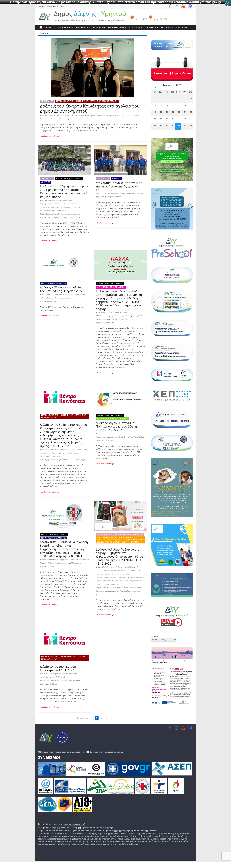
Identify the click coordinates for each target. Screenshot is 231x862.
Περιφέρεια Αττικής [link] (61, 563)
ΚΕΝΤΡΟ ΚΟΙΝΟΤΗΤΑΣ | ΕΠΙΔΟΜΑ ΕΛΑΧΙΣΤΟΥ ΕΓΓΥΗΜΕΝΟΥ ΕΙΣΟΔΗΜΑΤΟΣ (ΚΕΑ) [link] (86, 101)
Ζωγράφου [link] (50, 204)
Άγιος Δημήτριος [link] (56, 207)
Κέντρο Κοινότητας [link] (52, 119)
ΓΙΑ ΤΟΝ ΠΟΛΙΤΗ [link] (135, 27)
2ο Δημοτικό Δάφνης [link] (72, 115)
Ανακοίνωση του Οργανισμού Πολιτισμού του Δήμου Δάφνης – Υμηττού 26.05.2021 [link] (118, 426)
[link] (228, 3)
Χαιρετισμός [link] (131, 193)
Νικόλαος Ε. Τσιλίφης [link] (106, 190)
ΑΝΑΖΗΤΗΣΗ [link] (166, 27)
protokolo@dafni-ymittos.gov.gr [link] (98, 827)
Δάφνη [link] (44, 200)
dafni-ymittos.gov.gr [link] (131, 844)
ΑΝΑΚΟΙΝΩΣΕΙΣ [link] (82, 27)
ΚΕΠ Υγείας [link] (57, 298)
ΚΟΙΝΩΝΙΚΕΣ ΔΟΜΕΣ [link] (116, 27)
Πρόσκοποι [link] (59, 204)
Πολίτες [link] (56, 301)
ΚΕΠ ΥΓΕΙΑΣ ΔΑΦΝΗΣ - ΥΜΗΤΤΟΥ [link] (53, 283)
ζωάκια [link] (115, 587)
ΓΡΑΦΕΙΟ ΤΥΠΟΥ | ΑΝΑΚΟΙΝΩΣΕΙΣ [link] (69, 179)
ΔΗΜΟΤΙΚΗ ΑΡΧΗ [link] (64, 27)
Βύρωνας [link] (49, 214)
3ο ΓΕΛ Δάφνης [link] (47, 115)
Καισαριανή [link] (64, 214)
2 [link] (101, 718)
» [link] (106, 718)
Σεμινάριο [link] (50, 566)
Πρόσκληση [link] (128, 437)
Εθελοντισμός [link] (123, 587)
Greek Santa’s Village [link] (106, 567)
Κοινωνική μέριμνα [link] (52, 453)
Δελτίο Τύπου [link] (52, 684)
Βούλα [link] (78, 217)
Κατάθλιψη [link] (55, 559)
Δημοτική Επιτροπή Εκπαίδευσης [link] (93, 115)
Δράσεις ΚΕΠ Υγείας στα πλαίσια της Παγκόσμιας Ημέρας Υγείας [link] (62, 289)
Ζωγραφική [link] (101, 440)
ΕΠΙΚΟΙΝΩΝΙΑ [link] (181, 27)
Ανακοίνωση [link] (119, 115)
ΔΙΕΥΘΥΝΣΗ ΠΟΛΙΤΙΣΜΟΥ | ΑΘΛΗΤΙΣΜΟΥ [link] (112, 419)
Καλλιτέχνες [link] (100, 437)
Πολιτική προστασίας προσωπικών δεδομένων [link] (62, 752)
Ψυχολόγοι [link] (64, 460)
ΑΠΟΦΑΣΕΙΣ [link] (151, 27)
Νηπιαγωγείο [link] (47, 674)
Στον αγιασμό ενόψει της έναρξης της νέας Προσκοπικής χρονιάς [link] (119, 184)
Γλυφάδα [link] (50, 217)
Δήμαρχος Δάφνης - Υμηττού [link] (64, 217)
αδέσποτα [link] (132, 587)
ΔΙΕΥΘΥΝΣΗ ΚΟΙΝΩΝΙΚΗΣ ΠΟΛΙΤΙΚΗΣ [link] (110, 287)
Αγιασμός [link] (139, 193)
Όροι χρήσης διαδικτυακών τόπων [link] (106, 752)
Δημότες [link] (50, 301)
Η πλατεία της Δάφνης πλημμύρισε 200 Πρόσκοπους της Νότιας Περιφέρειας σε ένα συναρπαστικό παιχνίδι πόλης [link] (64, 191)
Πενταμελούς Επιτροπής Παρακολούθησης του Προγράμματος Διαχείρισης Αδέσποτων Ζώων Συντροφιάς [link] (119, 573)
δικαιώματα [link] (46, 449)
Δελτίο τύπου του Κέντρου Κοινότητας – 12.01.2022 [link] (58, 668)
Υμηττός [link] (56, 214)
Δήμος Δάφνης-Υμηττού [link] (74, 824)
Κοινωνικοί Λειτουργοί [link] (77, 460)
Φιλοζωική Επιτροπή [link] (122, 567)
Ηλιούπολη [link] (52, 200)
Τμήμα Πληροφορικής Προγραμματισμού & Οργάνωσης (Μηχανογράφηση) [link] (98, 830)
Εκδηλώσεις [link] (114, 319)
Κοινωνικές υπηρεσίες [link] (50, 294)
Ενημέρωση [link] (110, 115)
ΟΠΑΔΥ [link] (136, 437)
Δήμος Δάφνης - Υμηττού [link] (75, 119)
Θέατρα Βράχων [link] (111, 577)
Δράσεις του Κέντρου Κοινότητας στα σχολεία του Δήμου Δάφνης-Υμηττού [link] (90, 108)
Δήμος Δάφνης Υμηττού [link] (66, 680)
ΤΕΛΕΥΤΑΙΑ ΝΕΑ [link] (99, 27)
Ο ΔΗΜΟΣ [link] (49, 27)
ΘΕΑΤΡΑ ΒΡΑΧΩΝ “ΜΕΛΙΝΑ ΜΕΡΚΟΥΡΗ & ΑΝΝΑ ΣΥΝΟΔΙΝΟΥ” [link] (120, 534)
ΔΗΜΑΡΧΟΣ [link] (45, 182)
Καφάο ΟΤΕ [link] (110, 440)
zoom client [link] (46, 559)
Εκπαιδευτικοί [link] (59, 115)
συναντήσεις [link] (65, 449)
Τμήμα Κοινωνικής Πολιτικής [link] (120, 316)
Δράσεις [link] (63, 119)
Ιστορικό (154, 636)
